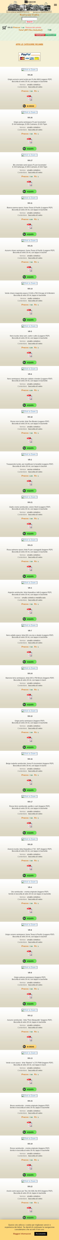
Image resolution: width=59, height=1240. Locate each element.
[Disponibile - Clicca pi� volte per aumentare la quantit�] (29, 148)
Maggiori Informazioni (22, 1234)
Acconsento (41, 1234)
